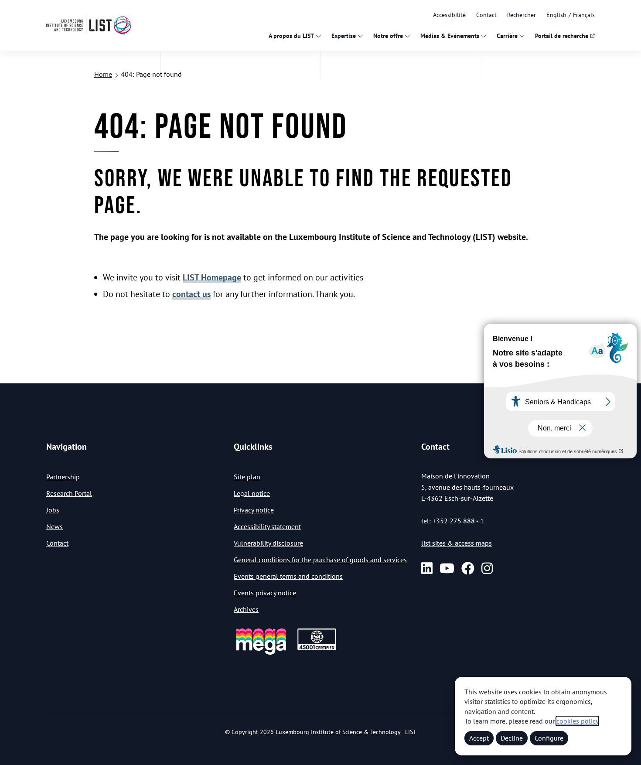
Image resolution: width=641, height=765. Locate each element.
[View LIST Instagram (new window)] (487, 568)
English (556, 15)
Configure (549, 738)
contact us (191, 294)
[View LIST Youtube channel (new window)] (447, 568)
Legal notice (252, 493)
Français (584, 15)
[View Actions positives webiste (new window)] (261, 653)
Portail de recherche (561, 36)
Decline (512, 738)
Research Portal (69, 493)
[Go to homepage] (88, 25)
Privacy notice (254, 509)
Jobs (52, 509)
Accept (479, 738)
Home (103, 74)
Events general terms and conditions (288, 576)
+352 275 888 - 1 (458, 520)
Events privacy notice (265, 592)
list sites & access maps (456, 543)
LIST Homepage (212, 277)
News (54, 526)
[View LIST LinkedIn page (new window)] (427, 568)
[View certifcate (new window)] (316, 649)
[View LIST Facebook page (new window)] (467, 568)
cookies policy (577, 721)
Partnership (63, 476)
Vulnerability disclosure (268, 543)
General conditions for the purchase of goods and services (320, 559)
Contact (486, 15)
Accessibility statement (267, 526)
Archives (246, 609)
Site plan (247, 476)
